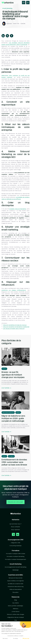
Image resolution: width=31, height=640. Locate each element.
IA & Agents (11, 456)
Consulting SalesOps (15, 545)
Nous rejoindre (15, 529)
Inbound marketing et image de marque (14, 325)
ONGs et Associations (15, 589)
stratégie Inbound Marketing (17, 209)
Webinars (15, 608)
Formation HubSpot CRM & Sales (15, 553)
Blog (15, 600)
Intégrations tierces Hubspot (15, 617)
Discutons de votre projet (15, 502)
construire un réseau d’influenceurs (14, 290)
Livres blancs (15, 611)
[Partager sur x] (7, 35)
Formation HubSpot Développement (15, 559)
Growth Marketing (7, 8)
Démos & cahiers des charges (15, 614)
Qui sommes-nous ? (15, 524)
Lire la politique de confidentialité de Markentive (11, 633)
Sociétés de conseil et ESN (15, 583)
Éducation (15, 592)
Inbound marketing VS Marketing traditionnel (16, 326)
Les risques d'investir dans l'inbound (13, 328)
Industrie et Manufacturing (15, 586)
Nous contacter (15, 526)
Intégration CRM (15, 542)
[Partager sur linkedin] (3, 35)
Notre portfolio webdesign (15, 605)
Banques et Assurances (15, 578)
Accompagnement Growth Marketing (15, 567)
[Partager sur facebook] (11, 35)
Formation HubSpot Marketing (15, 556)
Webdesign (15, 570)
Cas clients (15, 603)
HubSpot (4, 368)
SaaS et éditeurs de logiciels (15, 580)
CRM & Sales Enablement (8, 412)
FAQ (15, 620)
